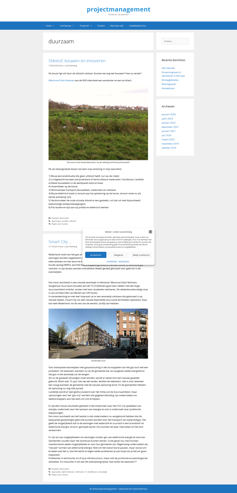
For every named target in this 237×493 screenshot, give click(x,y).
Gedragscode (123, 261)
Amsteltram (168, 88)
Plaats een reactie (60, 224)
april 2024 (167, 118)
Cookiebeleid (112, 261)
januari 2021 (169, 131)
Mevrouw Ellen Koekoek (61, 80)
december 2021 (170, 126)
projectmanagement (118, 9)
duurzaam (56, 221)
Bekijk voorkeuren (141, 255)
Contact (101, 25)
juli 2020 (166, 135)
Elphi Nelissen (68, 472)
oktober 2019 (169, 147)
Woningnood (169, 84)
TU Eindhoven (91, 472)
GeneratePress (140, 488)
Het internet (168, 68)
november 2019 (170, 143)
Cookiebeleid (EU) (137, 25)
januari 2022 (169, 122)
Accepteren (95, 255)
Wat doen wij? (117, 25)
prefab (65, 221)
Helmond (79, 472)
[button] (150, 231)
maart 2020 (168, 139)
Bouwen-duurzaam (60, 218)
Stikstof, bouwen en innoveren (77, 60)
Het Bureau (65, 25)
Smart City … (60, 241)
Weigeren (118, 255)
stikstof (72, 221)
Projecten (84, 25)
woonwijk (102, 472)
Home (49, 25)
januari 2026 (169, 114)
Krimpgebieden (170, 80)
